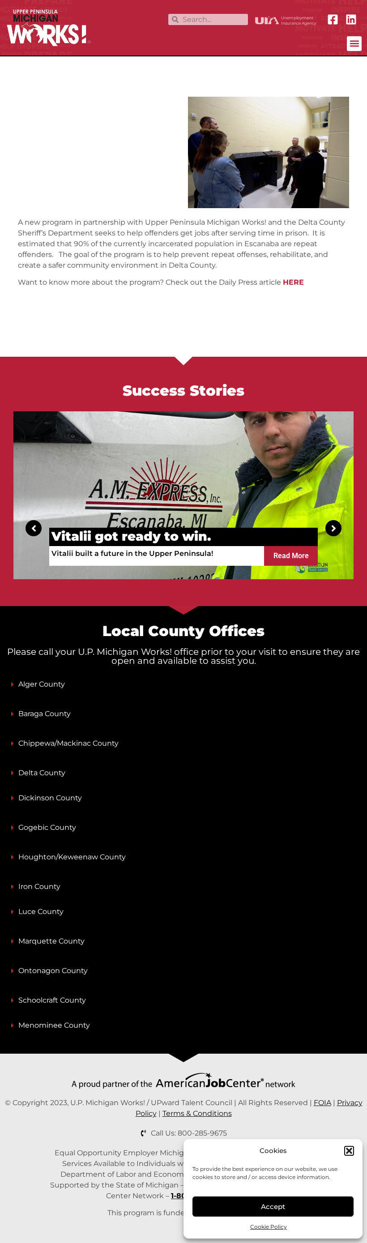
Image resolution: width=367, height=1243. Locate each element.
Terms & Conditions (197, 1113)
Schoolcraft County (52, 1000)
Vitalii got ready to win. (131, 536)
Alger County (41, 684)
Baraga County (44, 713)
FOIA (322, 1102)
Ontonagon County (53, 970)
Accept (273, 1206)
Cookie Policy (268, 1226)
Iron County (39, 886)
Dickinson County (50, 798)
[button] (349, 1150)
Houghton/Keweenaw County (72, 857)
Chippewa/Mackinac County (68, 743)
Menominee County (54, 1025)
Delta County (41, 773)
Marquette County (51, 941)
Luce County (41, 911)
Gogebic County (47, 827)
